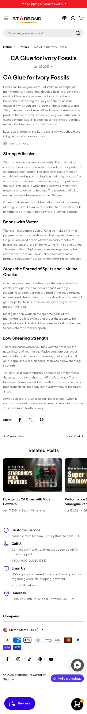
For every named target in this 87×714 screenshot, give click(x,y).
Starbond (21, 675)
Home (7, 47)
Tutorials (23, 47)
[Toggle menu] (5, 18)
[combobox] (43, 33)
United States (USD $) (24, 630)
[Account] (72, 18)
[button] (77, 665)
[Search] (77, 33)
